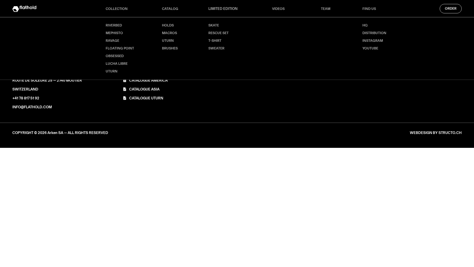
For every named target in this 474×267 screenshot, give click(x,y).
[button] (60, 133)
